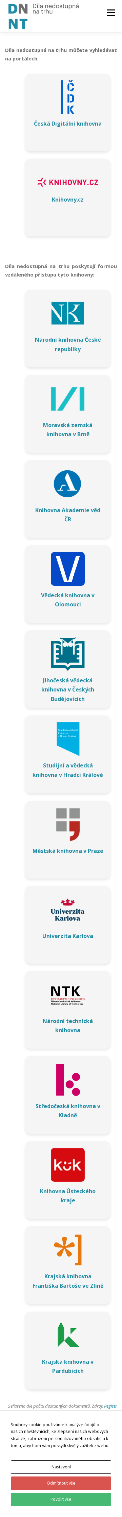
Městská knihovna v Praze (68, 851)
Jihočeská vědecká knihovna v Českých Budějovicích (67, 689)
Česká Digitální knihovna (68, 123)
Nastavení (61, 1467)
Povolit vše (61, 1499)
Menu (110, 13)
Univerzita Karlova (67, 936)
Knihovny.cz (68, 199)
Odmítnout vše (61, 1483)
